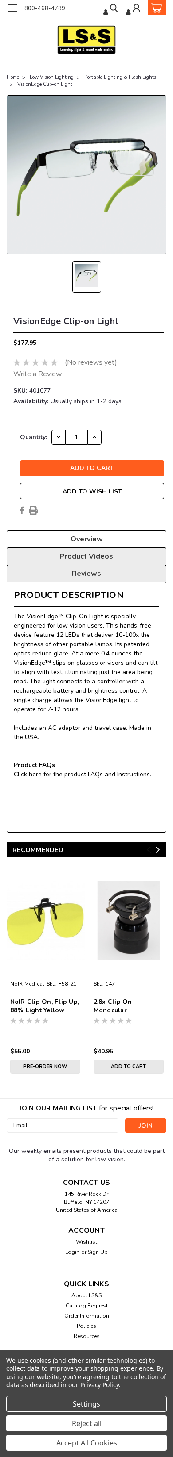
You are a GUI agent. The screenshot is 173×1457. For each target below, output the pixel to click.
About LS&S (86, 1295)
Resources (87, 1336)
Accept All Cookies (86, 1443)
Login (72, 1252)
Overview (87, 539)
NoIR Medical (27, 983)
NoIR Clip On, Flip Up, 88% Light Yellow (44, 1006)
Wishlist (86, 1241)
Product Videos (86, 556)
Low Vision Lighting (52, 77)
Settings (86, 1404)
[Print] (33, 510)
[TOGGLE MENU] (12, 8)
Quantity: (33, 437)
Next (157, 849)
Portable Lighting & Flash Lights (120, 77)
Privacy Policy (99, 1384)
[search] (111, 9)
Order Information (86, 1315)
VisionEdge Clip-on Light (44, 84)
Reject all (87, 1423)
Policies (86, 1326)
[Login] (134, 9)
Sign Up (98, 1252)
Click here (28, 774)
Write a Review (37, 374)
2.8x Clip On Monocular (113, 1006)
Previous (148, 849)
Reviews (86, 573)
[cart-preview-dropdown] (155, 7)
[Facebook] (21, 510)
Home (13, 77)
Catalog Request (87, 1305)
